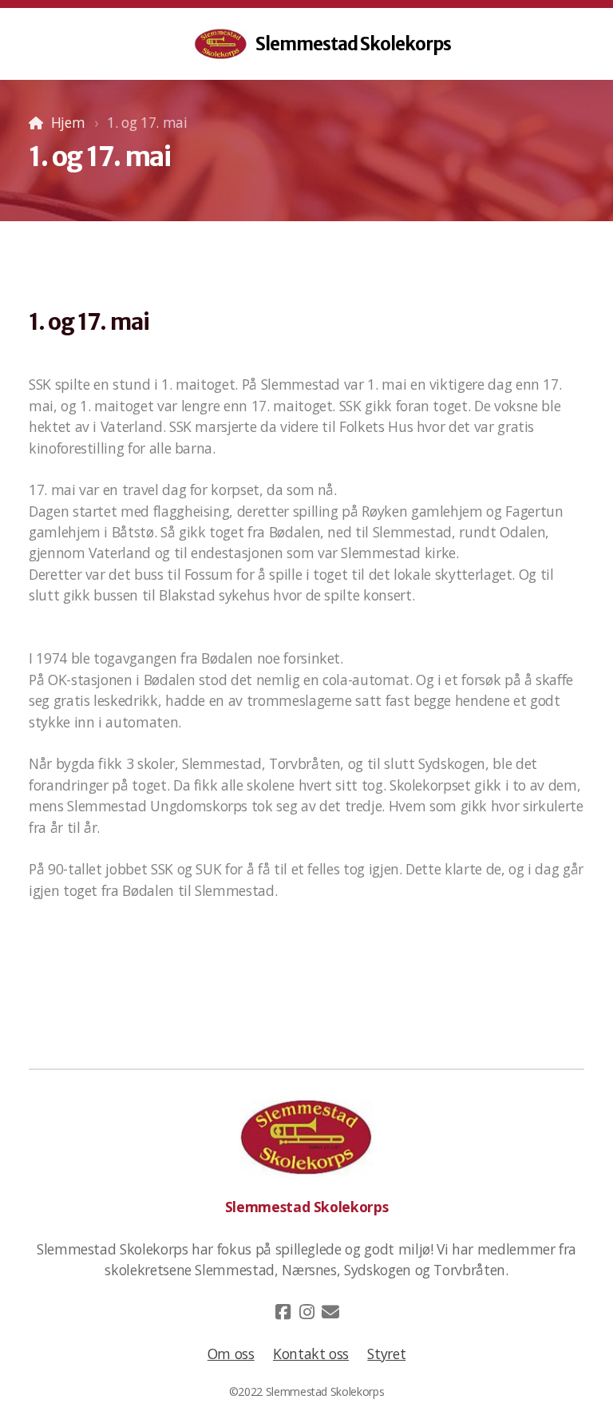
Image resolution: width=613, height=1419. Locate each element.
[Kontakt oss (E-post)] (330, 1312)
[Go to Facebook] (283, 1312)
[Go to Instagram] (306, 1312)
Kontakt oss (311, 1353)
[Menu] (41, 44)
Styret (386, 1353)
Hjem (68, 122)
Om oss (231, 1353)
